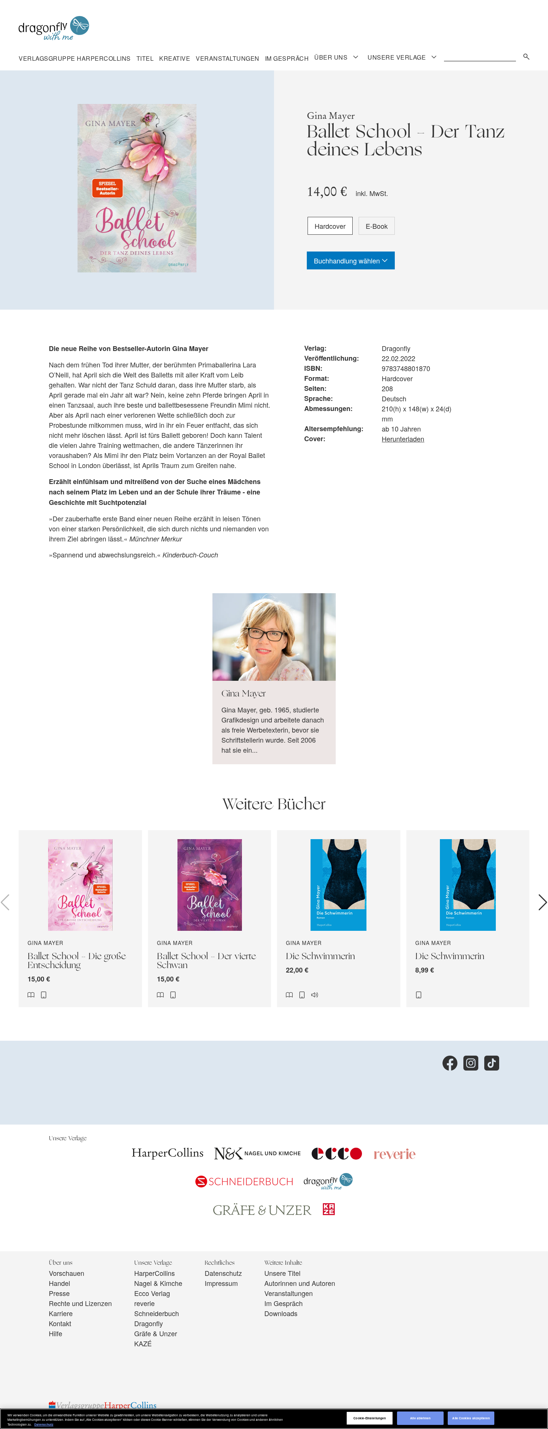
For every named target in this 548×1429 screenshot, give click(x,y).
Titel (145, 58)
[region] (274, 1419)
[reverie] (394, 1156)
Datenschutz (223, 1273)
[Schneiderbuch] (244, 1184)
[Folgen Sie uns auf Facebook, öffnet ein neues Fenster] (450, 1063)
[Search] (524, 55)
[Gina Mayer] (274, 678)
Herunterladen (403, 438)
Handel (59, 1283)
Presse (59, 1293)
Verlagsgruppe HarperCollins (75, 58)
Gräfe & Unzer (155, 1333)
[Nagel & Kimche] (257, 1156)
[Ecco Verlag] (337, 1156)
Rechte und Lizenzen (80, 1303)
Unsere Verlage (397, 57)
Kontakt (60, 1323)
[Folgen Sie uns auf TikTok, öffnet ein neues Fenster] (491, 1063)
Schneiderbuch (156, 1313)
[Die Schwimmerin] (338, 918)
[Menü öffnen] (355, 57)
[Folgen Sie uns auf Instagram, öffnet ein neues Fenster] (470, 1063)
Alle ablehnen (420, 1418)
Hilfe (55, 1333)
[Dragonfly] (328, 1187)
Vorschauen (66, 1273)
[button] (543, 902)
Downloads (280, 1313)
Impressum (221, 1283)
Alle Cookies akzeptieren (471, 1418)
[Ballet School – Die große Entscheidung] (80, 918)
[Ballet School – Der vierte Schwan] (209, 918)
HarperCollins (154, 1273)
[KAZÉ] (329, 1212)
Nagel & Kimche (158, 1283)
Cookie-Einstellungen (369, 1418)
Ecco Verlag (152, 1293)
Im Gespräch (287, 58)
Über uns (330, 57)
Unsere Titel (282, 1273)
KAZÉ (143, 1343)
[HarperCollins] (167, 1156)
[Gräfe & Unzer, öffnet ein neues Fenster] (262, 1212)
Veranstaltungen (227, 58)
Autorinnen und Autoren (299, 1283)
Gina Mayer (331, 115)
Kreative (174, 58)
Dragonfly (148, 1323)
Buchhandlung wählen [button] (348, 260)
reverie (144, 1303)
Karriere (61, 1313)
